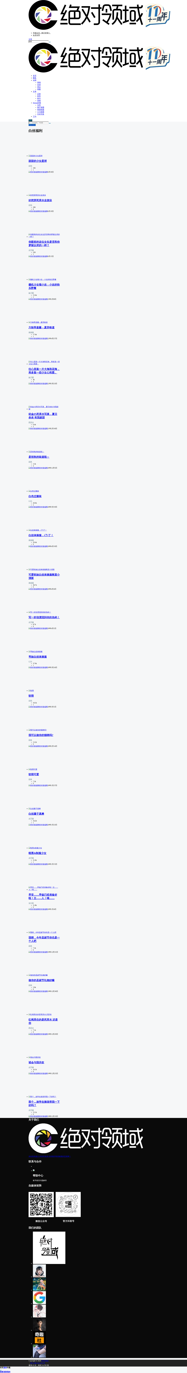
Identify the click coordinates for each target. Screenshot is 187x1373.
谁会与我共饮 (36, 1062)
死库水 (31, 422)
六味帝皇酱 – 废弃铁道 (42, 327)
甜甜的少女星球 (38, 161)
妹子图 (31, 293)
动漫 (34, 80)
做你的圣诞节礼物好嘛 (42, 980)
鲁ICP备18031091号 (37, 1363)
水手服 (31, 250)
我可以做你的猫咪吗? (41, 735)
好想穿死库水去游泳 (40, 200)
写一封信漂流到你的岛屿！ (44, 617)
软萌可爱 (34, 774)
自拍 (30, 166)
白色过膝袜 (35, 496)
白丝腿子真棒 (36, 813)
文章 (34, 91)
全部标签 (32, 125)
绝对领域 (44, 1361)
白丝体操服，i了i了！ (41, 535)
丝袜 (30, 462)
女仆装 (31, 903)
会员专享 (36, 35)
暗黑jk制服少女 (37, 853)
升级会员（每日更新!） (42, 33)
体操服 (31, 332)
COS (30, 501)
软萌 (31, 695)
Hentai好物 (37, 103)
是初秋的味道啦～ (39, 456)
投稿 (30, 120)
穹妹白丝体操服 (38, 656)
